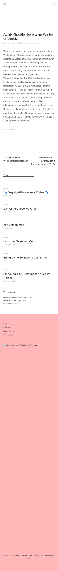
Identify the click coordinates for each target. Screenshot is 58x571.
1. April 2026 (7, 212)
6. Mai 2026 (7, 195)
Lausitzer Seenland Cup (18, 241)
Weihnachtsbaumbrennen (15, 159)
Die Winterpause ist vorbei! (20, 208)
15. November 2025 (9, 244)
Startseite (7, 324)
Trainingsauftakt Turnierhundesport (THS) (43, 160)
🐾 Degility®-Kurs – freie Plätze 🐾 (25, 192)
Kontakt (6, 327)
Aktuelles (12, 129)
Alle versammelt (13, 224)
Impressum (8, 335)
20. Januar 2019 (8, 43)
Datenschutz (8, 331)
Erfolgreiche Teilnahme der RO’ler (25, 257)
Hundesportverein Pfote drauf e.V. (28, 43)
